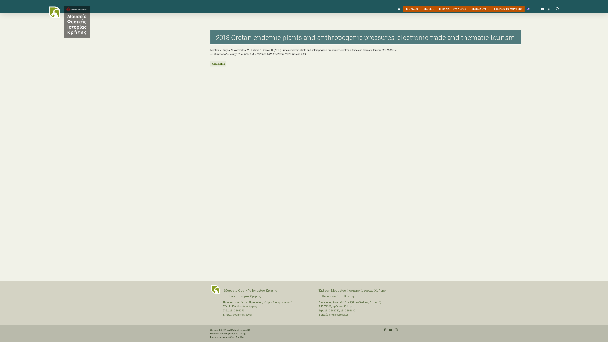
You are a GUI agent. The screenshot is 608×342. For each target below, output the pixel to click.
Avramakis (218, 63)
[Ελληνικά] (526, 9)
